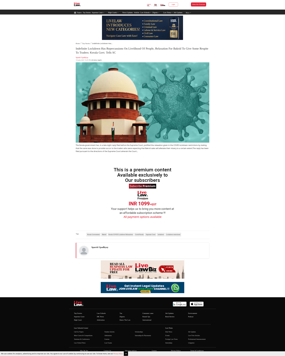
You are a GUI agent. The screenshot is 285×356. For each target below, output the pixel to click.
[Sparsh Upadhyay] (83, 250)
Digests (155, 12)
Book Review (170, 317)
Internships (168, 343)
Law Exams (108, 343)
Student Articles (109, 332)
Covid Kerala (139, 234)
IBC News (100, 317)
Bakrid (104, 234)
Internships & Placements (143, 335)
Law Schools (145, 12)
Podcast (190, 317)
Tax (121, 313)
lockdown (161, 234)
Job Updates (178, 12)
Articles (136, 12)
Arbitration (101, 320)
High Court (78, 320)
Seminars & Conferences (82, 339)
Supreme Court (97, 12)
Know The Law (125, 320)
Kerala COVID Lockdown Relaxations (121, 234)
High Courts (112, 12)
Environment (192, 313)
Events (167, 335)
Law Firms (167, 12)
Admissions (108, 335)
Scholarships (139, 332)
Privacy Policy (118, 354)
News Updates (127, 12)
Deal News (168, 332)
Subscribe (143, 186)
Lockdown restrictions (173, 234)
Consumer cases (147, 313)
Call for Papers (78, 332)
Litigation (191, 343)
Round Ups (146, 317)
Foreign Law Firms (171, 339)
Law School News (80, 343)
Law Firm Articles (194, 335)
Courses (106, 339)
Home (78, 43)
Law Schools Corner (81, 328)
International (146, 320)
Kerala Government (93, 234)
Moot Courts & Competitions (83, 335)
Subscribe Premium (198, 4)
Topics (79, 12)
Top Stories (87, 12)
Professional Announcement (197, 339)
